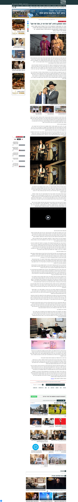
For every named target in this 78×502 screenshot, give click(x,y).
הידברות (52, 378)
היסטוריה (38, 7)
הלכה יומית (50, 7)
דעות (37, 5)
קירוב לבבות (52, 387)
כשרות (30, 7)
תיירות (31, 5)
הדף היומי (58, 7)
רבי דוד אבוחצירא (41, 387)
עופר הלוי (64, 387)
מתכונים (22, 5)
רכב (34, 5)
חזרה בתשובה (35, 387)
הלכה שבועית (45, 7)
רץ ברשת (18, 5)
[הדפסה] (28, 27)
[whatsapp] (28, 25)
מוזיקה (44, 5)
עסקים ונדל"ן (27, 5)
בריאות (40, 5)
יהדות (42, 7)
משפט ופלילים (48, 5)
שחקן (45, 387)
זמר (48, 387)
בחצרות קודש (59, 5)
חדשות (64, 5)
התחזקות (57, 387)
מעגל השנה (54, 7)
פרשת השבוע (62, 7)
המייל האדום (16, 3)
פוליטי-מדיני (54, 5)
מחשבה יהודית (34, 7)
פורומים (14, 5)
